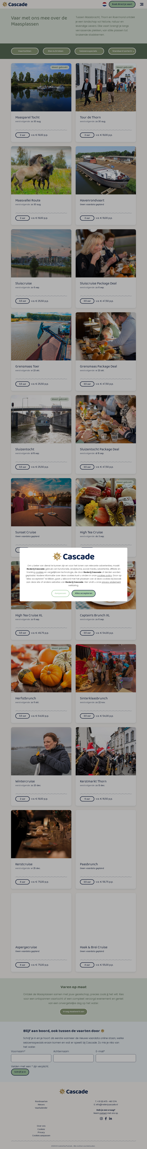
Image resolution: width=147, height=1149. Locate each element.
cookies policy (104, 575)
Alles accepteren (83, 593)
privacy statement (111, 582)
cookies (40, 572)
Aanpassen (60, 593)
